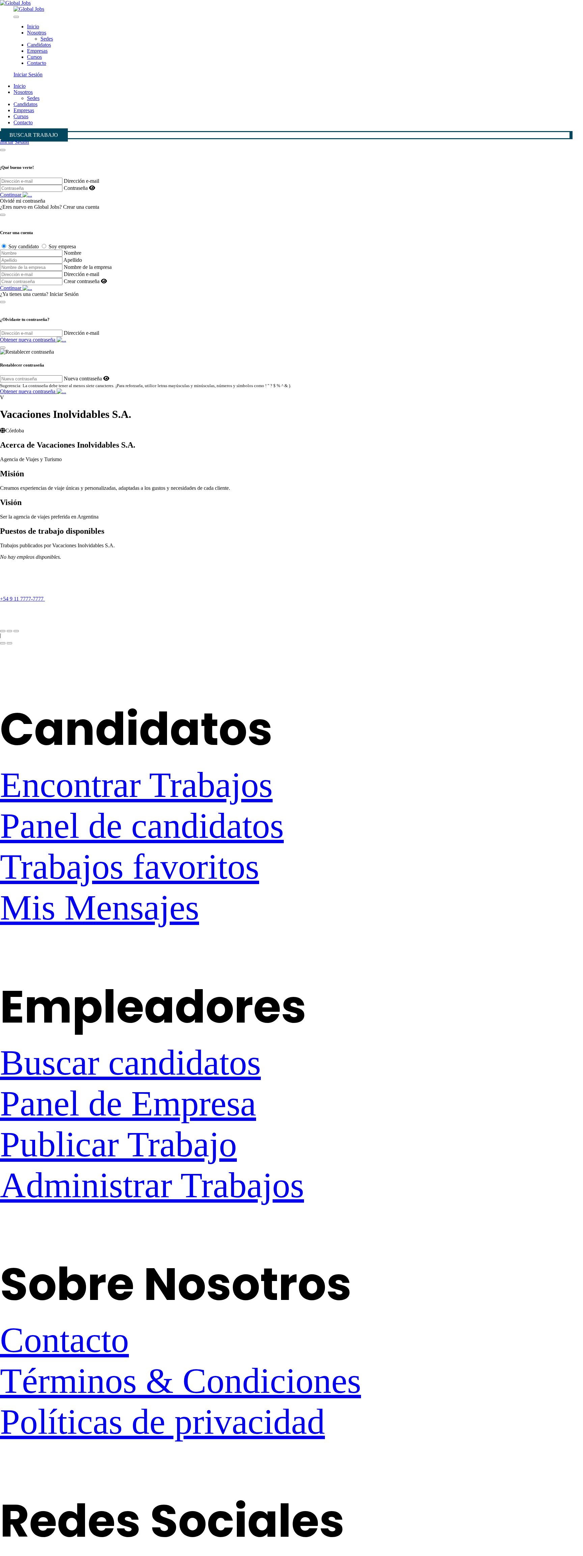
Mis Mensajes (99, 907)
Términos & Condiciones (180, 1381)
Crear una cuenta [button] (81, 207)
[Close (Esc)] (2, 631)
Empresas (37, 51)
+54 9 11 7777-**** (73, 599)
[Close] (16, 17)
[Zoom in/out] (16, 631)
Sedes (46, 39)
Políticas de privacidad (162, 1421)
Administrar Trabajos (152, 1185)
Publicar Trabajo (118, 1144)
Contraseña (76, 188)
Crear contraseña (82, 281)
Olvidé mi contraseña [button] (22, 201)
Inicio (33, 26)
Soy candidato (23, 246)
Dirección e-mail (81, 181)
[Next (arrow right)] (9, 643)
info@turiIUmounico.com (27, 611)
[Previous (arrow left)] (2, 643)
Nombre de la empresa (88, 267)
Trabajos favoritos (129, 866)
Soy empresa (62, 246)
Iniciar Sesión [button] (28, 74)
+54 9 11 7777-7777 (22, 599)
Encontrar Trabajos (136, 785)
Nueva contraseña (83, 378)
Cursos (34, 57)
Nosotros (36, 32)
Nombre (72, 253)
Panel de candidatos (142, 826)
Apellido (72, 260)
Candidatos (39, 45)
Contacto (36, 63)
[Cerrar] (2, 150)
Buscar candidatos (130, 1062)
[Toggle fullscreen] (9, 631)
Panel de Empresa (128, 1103)
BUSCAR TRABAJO (33, 135)
